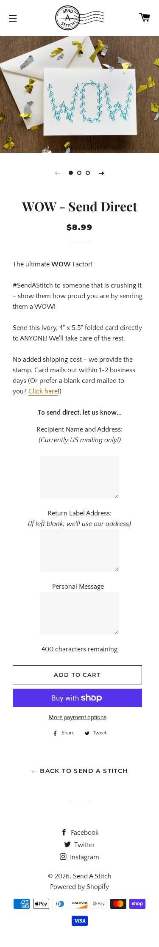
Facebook (84, 832)
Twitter (84, 845)
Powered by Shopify (79, 887)
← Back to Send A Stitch (79, 771)
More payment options (77, 717)
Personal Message (79, 586)
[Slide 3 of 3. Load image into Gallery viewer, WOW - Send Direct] (88, 173)
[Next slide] (101, 172)
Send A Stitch (92, 876)
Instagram (83, 857)
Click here (43, 391)
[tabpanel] (79, 93)
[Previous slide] (57, 172)
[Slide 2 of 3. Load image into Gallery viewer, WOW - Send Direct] (79, 173)
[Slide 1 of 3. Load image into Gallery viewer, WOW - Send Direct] (71, 173)
